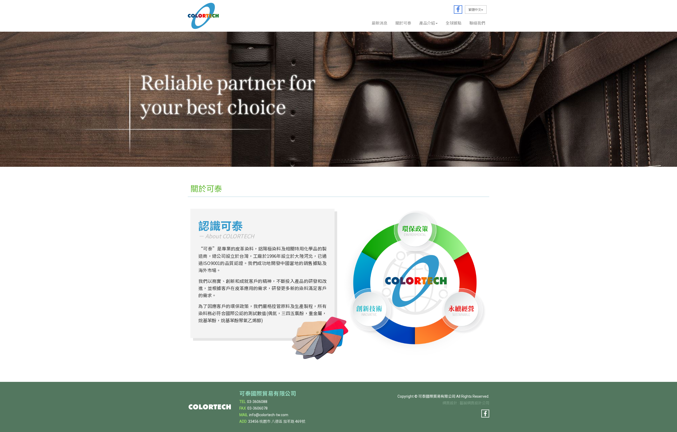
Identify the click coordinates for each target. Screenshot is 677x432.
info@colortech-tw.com (268, 415)
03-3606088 (257, 402)
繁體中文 (474, 9)
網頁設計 (449, 403)
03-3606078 (257, 408)
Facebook (458, 9)
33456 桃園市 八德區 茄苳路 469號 (276, 421)
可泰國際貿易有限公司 (203, 16)
